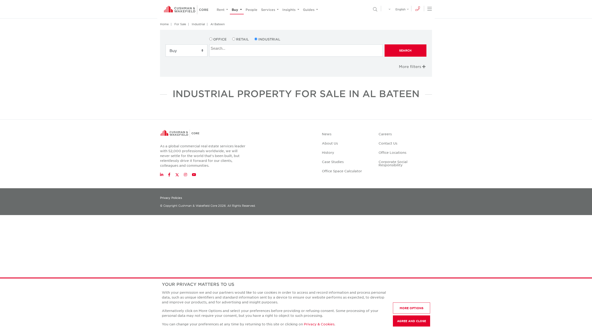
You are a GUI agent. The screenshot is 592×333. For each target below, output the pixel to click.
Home (164, 24)
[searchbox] (296, 48)
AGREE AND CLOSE (411, 321)
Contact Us (388, 143)
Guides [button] (309, 10)
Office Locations (392, 152)
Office (220, 39)
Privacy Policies (171, 198)
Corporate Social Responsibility (393, 163)
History (328, 152)
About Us (330, 143)
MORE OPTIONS (411, 308)
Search (405, 50)
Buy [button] (235, 10)
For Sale (180, 24)
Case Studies (333, 162)
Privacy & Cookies (319, 324)
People (251, 10)
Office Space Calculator (342, 171)
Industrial (198, 24)
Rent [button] (221, 10)
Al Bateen (217, 24)
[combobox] (295, 50)
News (326, 134)
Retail (242, 39)
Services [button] (268, 10)
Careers (385, 134)
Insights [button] (289, 10)
